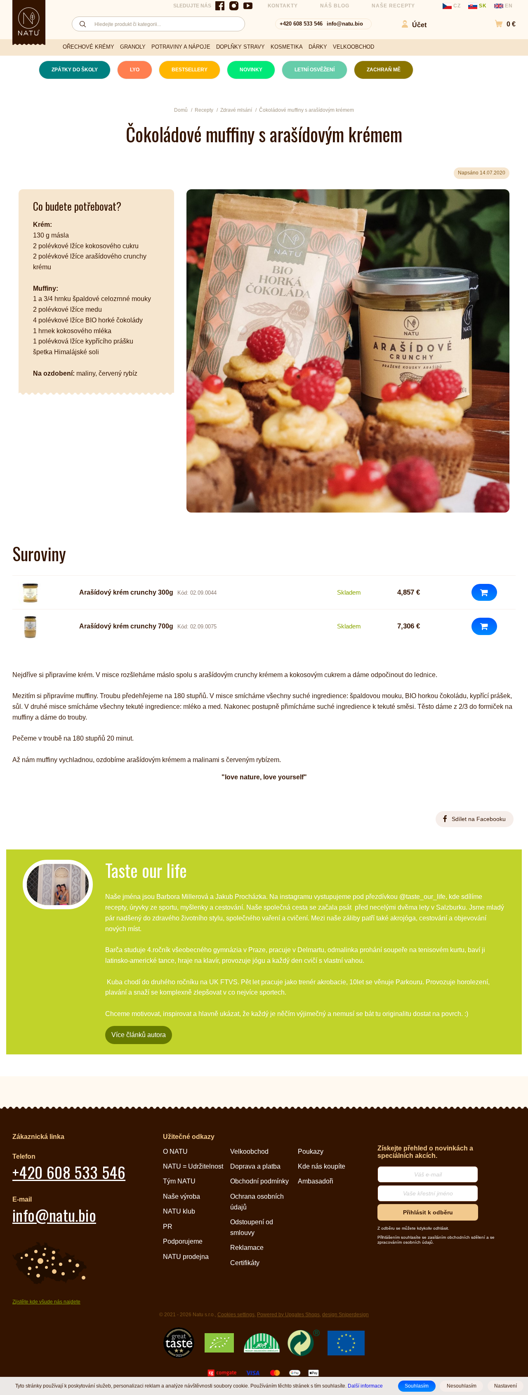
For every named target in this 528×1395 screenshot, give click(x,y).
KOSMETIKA (287, 47)
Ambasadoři (315, 1181)
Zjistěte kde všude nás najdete (46, 1302)
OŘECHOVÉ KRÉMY (88, 47)
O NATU (175, 1151)
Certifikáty (244, 1262)
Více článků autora (138, 1034)
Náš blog (334, 6)
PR (167, 1226)
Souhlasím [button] (417, 1386)
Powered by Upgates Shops (288, 1314)
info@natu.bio (345, 24)
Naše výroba (181, 1196)
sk (482, 6)
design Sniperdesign (345, 1314)
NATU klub (179, 1211)
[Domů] (29, 21)
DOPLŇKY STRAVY (240, 47)
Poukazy (310, 1151)
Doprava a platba (255, 1166)
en (508, 6)
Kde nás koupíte (321, 1166)
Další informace (365, 1385)
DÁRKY (318, 47)
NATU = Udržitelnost (193, 1166)
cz (457, 6)
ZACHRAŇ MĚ (384, 70)
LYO (134, 70)
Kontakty (283, 6)
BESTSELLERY (189, 70)
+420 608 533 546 (301, 24)
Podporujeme (183, 1241)
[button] (501, 24)
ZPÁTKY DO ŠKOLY (75, 70)
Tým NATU (179, 1181)
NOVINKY (251, 70)
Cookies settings (236, 1314)
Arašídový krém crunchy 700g (126, 626)
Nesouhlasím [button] (461, 1386)
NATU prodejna (186, 1256)
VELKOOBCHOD (353, 47)
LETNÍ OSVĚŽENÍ (315, 70)
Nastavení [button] (505, 1386)
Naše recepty (393, 6)
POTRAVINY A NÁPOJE (180, 47)
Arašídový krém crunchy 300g (126, 592)
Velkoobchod (249, 1151)
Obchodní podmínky (259, 1181)
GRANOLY (133, 47)
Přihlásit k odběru (428, 1212)
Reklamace (247, 1247)
